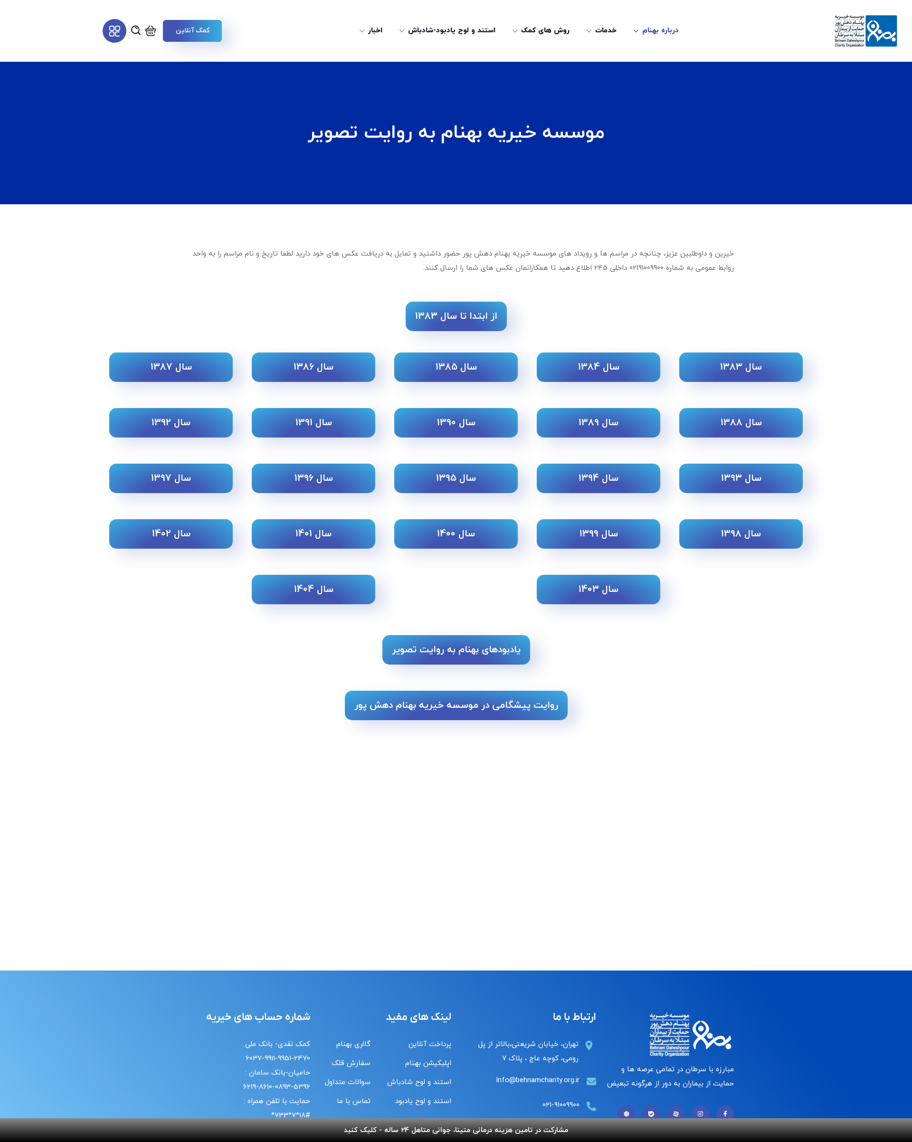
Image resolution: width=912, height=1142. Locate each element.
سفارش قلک (351, 1063)
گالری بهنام (353, 1044)
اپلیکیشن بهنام (428, 1063)
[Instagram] (700, 1114)
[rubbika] (626, 1114)
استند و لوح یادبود (423, 1101)
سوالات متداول (347, 1082)
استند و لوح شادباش (419, 1082)
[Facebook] (725, 1114)
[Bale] (651, 1114)
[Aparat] (675, 1114)
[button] (192, 31)
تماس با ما (353, 1101)
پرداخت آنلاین (429, 1044)
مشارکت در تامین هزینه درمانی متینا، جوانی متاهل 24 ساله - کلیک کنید (456, 1130)
